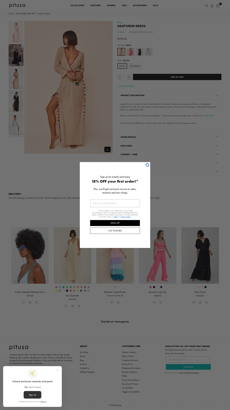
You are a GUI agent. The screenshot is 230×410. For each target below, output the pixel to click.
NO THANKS (115, 230)
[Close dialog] (147, 164)
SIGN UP (115, 223)
